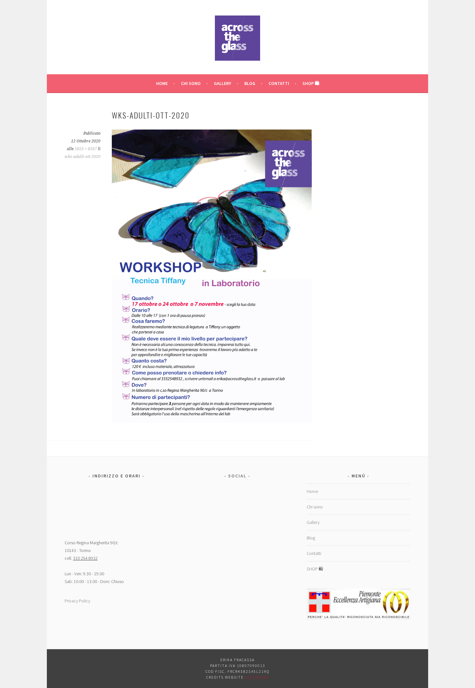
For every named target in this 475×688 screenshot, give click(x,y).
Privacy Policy (77, 601)
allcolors (257, 677)
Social (237, 476)
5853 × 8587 (86, 149)
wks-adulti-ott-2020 (82, 156)
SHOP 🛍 (310, 83)
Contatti (279, 83)
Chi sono (191, 83)
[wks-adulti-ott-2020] (212, 421)
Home (162, 83)
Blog (249, 83)
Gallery (222, 83)
